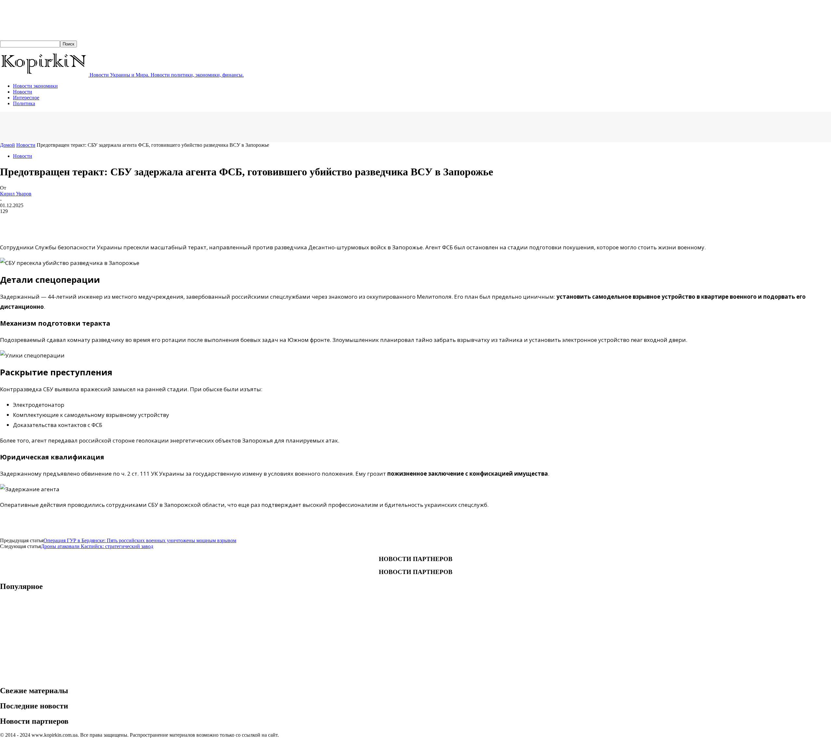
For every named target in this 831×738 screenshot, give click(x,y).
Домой (7, 145)
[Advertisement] (118, 126)
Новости (22, 91)
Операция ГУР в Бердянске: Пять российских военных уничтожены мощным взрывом (139, 540)
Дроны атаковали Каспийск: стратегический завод (97, 546)
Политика (24, 103)
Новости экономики (35, 86)
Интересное (26, 97)
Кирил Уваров (15, 193)
